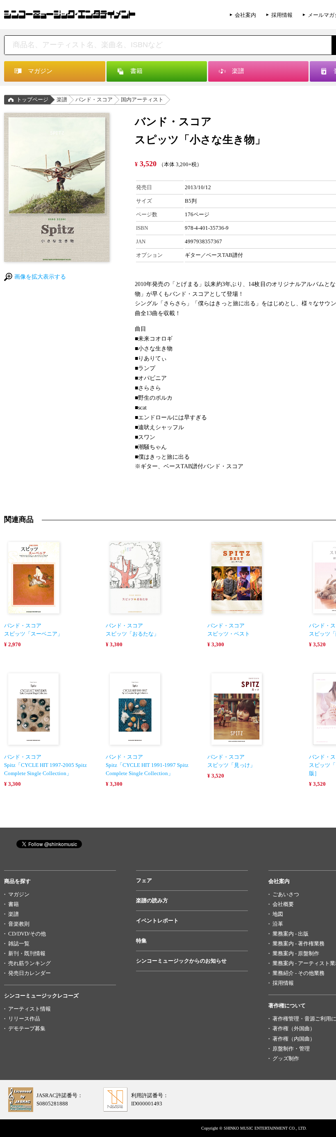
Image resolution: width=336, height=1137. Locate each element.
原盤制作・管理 (291, 1048)
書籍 (13, 904)
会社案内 (245, 15)
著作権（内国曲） (293, 1039)
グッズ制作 (285, 1058)
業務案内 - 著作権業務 (298, 943)
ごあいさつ (285, 894)
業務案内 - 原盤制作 (295, 953)
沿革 (277, 924)
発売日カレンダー (29, 973)
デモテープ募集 (26, 1028)
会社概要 (283, 904)
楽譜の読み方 (152, 900)
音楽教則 (19, 924)
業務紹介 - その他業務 (298, 973)
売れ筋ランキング (29, 963)
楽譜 (62, 99)
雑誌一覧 (19, 943)
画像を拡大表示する (40, 277)
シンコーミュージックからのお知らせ (181, 961)
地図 (277, 914)
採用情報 (282, 15)
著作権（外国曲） (293, 1028)
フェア (144, 880)
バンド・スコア (94, 99)
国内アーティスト (142, 99)
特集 (141, 941)
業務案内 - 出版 (290, 934)
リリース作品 (24, 1019)
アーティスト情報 (29, 1009)
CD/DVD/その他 (27, 934)
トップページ (32, 99)
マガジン (19, 894)
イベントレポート (157, 920)
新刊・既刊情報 (26, 953)
